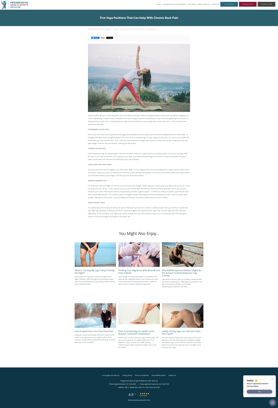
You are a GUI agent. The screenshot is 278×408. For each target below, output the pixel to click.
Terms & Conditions (142, 375)
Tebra (148, 400)
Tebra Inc (117, 375)
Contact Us (172, 375)
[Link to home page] (14, 5)
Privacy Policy (127, 375)
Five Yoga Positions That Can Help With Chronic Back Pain (138, 29)
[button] (248, 4)
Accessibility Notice (159, 375)
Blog (115, 29)
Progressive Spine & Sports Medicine (99, 29)
